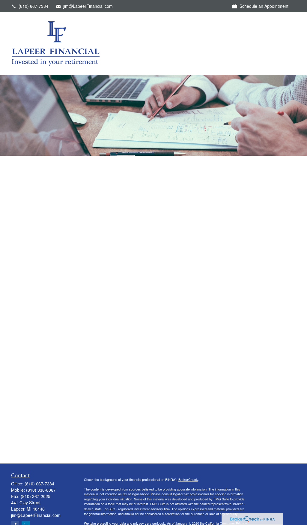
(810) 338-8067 (41, 490)
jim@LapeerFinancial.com (88, 6)
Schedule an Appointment (264, 6)
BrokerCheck (188, 479)
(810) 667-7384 (33, 6)
